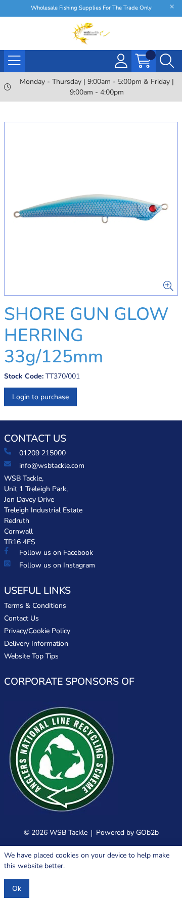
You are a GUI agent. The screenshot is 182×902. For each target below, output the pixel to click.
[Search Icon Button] (167, 61)
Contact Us (21, 618)
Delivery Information (36, 643)
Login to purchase (40, 397)
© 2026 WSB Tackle (55, 832)
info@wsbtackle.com (51, 465)
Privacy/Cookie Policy (37, 631)
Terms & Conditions (35, 605)
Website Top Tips (31, 656)
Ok (16, 888)
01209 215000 (42, 453)
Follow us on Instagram (57, 565)
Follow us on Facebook (56, 552)
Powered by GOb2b (127, 832)
